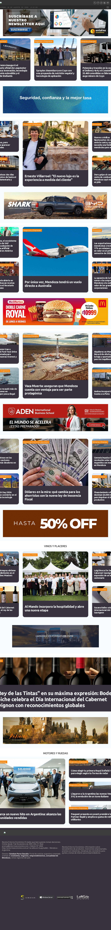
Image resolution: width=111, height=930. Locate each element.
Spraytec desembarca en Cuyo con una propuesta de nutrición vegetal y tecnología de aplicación (55, 73)
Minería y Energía (88, 41)
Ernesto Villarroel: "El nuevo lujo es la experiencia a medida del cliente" (52, 178)
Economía (97, 124)
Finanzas (96, 477)
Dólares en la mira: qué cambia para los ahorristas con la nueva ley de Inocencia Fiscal (53, 495)
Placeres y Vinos (30, 555)
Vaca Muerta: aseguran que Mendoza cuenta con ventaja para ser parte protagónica (51, 389)
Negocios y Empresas (43, 41)
